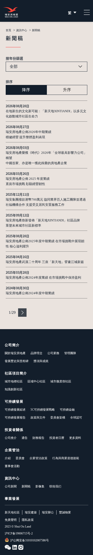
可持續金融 (67, 409)
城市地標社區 (14, 381)
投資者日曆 (56, 438)
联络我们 (55, 486)
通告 (25, 438)
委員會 (20, 458)
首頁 (8, 30)
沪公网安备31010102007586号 (29, 540)
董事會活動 (12, 466)
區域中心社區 (36, 381)
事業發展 (12, 499)
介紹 (8, 458)
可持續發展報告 (15, 417)
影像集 (39, 486)
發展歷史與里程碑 (17, 361)
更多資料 (75, 438)
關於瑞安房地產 (15, 353)
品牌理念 (36, 353)
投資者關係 (14, 430)
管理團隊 (70, 353)
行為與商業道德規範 (65, 458)
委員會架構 (57, 417)
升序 (67, 90)
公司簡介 (12, 345)
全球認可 (76, 417)
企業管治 (12, 450)
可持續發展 (14, 401)
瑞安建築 (31, 512)
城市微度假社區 (60, 381)
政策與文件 (38, 417)
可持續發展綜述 (15, 409)
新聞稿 (26, 486)
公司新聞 (11, 486)
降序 (26, 90)
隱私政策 (28, 520)
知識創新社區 (14, 389)
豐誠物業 (65, 512)
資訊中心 (21, 30)
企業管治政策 (38, 458)
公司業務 (53, 353)
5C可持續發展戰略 (43, 409)
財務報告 (38, 438)
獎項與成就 (40, 361)
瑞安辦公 (48, 512)
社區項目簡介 (16, 373)
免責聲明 (11, 520)
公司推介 (11, 438)
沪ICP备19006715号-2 (19, 533)
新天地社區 (12, 512)
